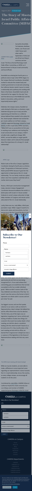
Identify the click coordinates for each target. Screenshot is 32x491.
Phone (5, 243)
